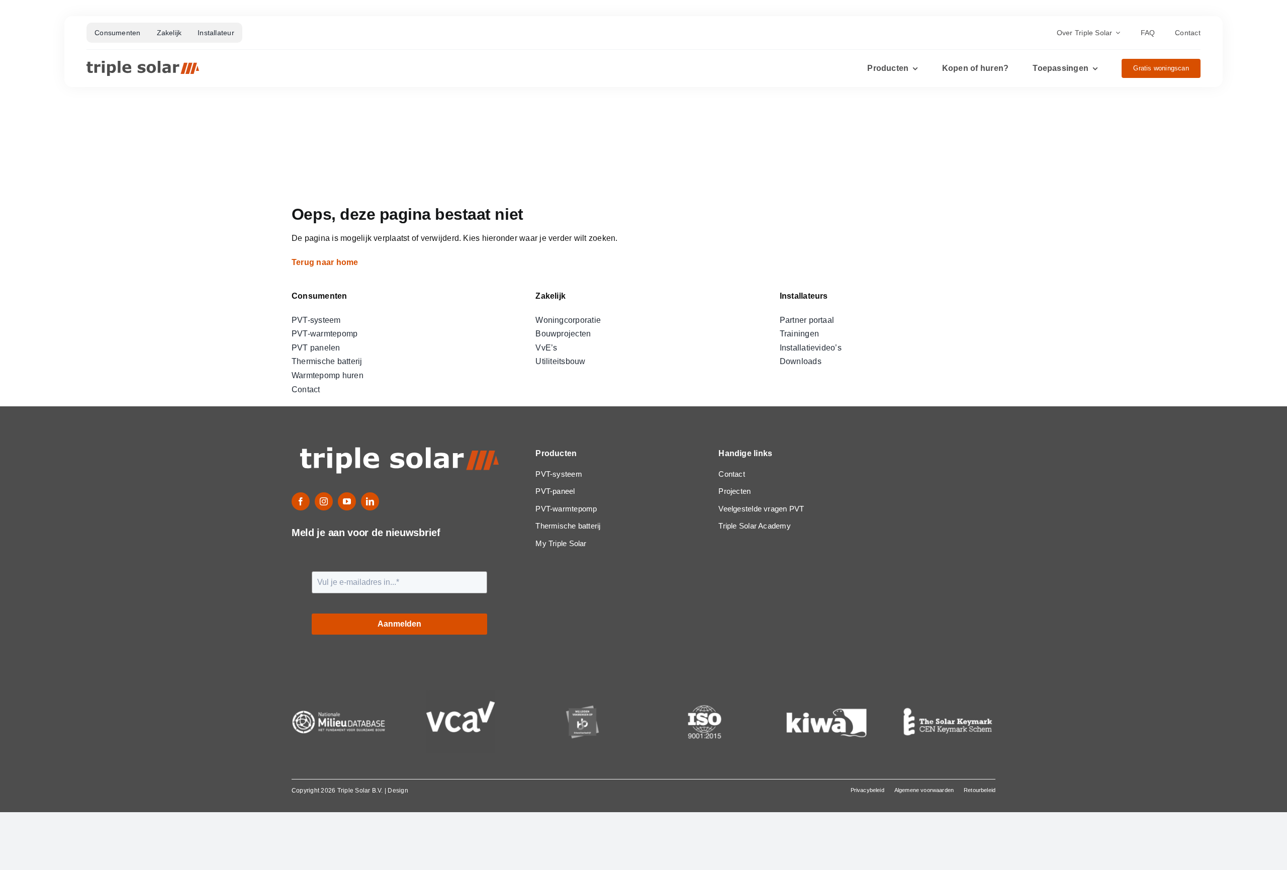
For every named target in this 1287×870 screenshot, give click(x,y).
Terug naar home (326, 262)
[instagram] (324, 501)
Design (398, 790)
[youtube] (347, 501)
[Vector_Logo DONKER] (142, 64)
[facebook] (301, 501)
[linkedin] (370, 501)
